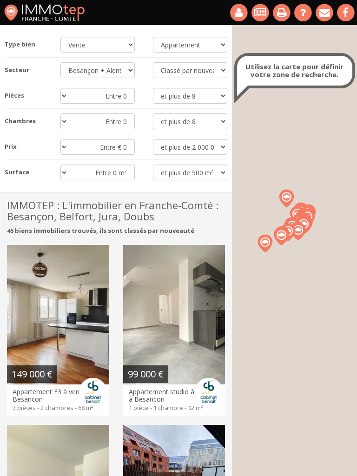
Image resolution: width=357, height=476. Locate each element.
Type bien (20, 44)
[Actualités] (260, 12)
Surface (17, 172)
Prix (11, 146)
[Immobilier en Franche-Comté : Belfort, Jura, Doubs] (44, 12)
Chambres (20, 121)
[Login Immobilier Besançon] (239, 12)
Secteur (17, 70)
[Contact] (325, 12)
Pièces (14, 95)
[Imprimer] (282, 12)
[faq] (303, 12)
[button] (281, 236)
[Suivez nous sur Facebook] (346, 12)
